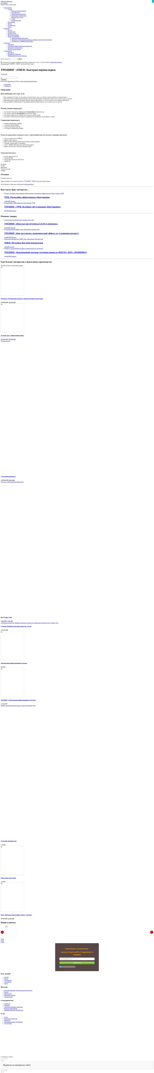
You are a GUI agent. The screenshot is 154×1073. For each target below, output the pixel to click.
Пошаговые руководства (18, 15)
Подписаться (77, 962)
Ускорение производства (8, 841)
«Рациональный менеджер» (19, 38)
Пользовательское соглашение (13, 1022)
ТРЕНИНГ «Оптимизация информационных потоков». (18, 700)
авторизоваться (28, 184)
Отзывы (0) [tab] (7, 86)
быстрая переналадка (30, 81)
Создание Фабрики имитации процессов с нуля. (16, 626)
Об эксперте (8, 51)
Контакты (11, 52)
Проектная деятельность (15, 48)
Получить (109, 1069)
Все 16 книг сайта (6, 617)
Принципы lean (16, 20)
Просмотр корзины (56, 62)
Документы (11, 22)
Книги (10, 30)
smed (21, 81)
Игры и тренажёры (13, 36)
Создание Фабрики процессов (13, 1007)
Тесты (9, 27)
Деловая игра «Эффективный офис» (22, 41)
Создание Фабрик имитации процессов (20, 46)
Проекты (7, 1005)
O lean (13, 19)
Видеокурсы (11, 31)
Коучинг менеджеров (14, 49)
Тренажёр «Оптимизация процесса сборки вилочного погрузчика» (31, 40)
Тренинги (11, 44)
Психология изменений (18, 14)
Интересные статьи (17, 17)
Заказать (3, 79)
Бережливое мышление (8, 878)
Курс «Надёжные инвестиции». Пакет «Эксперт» (16, 915)
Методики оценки (13, 35)
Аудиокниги (11, 25)
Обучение (7, 43)
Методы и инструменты (18, 11)
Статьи (10, 9)
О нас (6, 1017)
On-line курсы (12, 33)
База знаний (8, 7)
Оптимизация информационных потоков (14, 663)
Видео (10, 23)
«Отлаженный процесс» (8, 476)
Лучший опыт (15, 12)
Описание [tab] (7, 84)
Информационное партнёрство (17, 56)
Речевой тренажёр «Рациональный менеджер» (18, 990)
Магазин (7, 28)
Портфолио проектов (14, 54)
